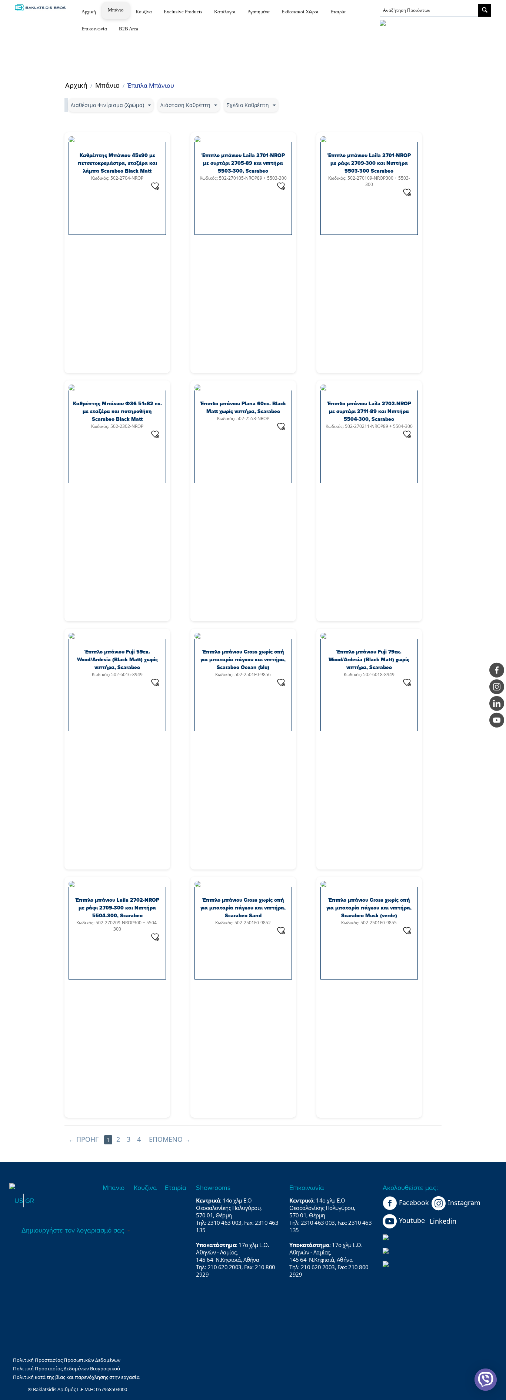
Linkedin (443, 1221)
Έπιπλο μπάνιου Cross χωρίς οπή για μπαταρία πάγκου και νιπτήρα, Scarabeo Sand (243, 908)
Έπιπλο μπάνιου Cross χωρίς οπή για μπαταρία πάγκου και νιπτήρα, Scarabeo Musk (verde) (369, 908)
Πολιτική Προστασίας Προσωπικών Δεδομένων (66, 1360)
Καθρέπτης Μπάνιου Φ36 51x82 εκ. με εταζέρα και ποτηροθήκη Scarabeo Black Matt (117, 411)
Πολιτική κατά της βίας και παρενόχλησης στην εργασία (76, 1377)
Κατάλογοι (225, 11)
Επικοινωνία (94, 28)
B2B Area (128, 28)
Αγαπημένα (258, 11)
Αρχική (88, 11)
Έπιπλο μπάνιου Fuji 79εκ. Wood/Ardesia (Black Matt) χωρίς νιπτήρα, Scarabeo (369, 659)
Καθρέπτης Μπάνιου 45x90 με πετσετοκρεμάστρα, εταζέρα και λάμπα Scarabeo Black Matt (117, 163)
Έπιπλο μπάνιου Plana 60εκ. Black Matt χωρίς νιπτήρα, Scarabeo (243, 407)
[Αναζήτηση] (484, 10)
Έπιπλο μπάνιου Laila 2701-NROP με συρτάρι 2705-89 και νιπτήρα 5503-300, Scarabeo (243, 163)
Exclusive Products (183, 11)
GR (29, 1200)
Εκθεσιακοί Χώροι (300, 11)
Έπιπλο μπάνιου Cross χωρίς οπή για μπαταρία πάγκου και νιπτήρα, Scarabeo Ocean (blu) (243, 659)
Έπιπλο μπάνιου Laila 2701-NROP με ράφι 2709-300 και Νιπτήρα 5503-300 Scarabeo (369, 163)
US (18, 1200)
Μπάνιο (116, 10)
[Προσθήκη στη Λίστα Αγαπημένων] (155, 186)
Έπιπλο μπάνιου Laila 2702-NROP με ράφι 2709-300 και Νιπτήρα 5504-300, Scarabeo (117, 908)
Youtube (412, 1220)
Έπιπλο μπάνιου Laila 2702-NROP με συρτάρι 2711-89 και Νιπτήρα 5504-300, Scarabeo (369, 411)
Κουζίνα (144, 11)
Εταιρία (338, 11)
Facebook (414, 1202)
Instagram (464, 1202)
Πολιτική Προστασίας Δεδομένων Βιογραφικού (66, 1368)
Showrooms (213, 1187)
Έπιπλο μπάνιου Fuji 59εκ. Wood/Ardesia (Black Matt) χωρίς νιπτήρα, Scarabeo (117, 659)
